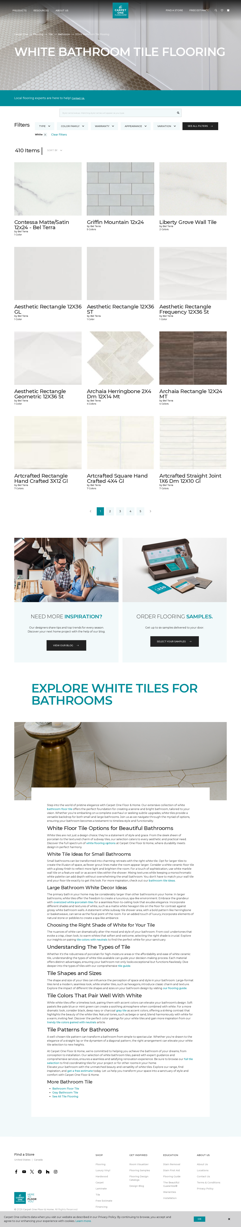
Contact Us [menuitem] (203, 1176)
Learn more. (83, 1221)
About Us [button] (62, 10)
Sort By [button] (52, 150)
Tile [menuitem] (98, 1194)
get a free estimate (80, 1070)
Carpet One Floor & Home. (38, 1209)
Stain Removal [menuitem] (171, 1164)
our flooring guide (175, 988)
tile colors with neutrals (92, 939)
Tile (50, 34)
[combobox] (117, 113)
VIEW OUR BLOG (63, 645)
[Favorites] (222, 10)
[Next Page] (150, 511)
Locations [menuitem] (203, 1170)
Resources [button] (41, 10)
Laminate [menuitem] (101, 1188)
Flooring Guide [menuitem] (172, 1176)
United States (22, 1159)
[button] (216, 10)
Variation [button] (164, 126)
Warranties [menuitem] (169, 1192)
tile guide (124, 965)
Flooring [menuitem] (100, 1164)
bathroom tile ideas (162, 880)
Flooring (38, 34)
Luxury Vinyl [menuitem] (103, 1170)
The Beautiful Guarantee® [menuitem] (171, 1184)
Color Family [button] (70, 126)
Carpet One (21, 34)
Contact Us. (78, 98)
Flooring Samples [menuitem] (139, 1170)
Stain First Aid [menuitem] (171, 1170)
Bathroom (64, 34)
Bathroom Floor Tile (65, 1088)
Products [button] (19, 10)
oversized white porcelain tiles (73, 902)
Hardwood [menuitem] (102, 1176)
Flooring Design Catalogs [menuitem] (138, 1178)
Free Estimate (199, 10)
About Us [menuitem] (202, 1164)
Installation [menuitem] (170, 1198)
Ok (199, 1218)
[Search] (178, 113)
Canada (38, 1159)
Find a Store (174, 10)
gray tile (121, 1010)
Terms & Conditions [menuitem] (208, 1182)
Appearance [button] (133, 126)
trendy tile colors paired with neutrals (71, 1022)
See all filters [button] (198, 126)
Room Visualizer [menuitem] (139, 1164)
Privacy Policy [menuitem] (205, 1188)
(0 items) (228, 10)
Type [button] (42, 126)
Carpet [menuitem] (100, 1182)
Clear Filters (59, 134)
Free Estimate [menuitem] (104, 1200)
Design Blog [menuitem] (136, 1186)
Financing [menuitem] (101, 1206)
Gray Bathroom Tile (65, 1092)
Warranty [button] (102, 126)
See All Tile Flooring (65, 1096)
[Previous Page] (90, 511)
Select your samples (171, 641)
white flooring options (101, 843)
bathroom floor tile (59, 809)
